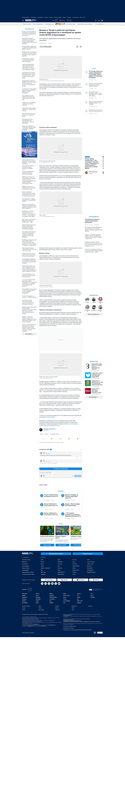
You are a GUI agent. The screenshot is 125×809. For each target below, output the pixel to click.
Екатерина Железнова (49, 429)
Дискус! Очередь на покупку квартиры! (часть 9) (71, 496)
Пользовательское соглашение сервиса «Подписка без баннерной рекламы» (77, 629)
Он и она (74, 559)
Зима (59, 559)
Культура (60, 563)
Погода (46, 17)
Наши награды (25, 566)
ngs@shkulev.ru (36, 624)
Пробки (62, 20)
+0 (76, 457)
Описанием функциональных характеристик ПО (72, 620)
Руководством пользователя (68, 619)
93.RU (52, 95)
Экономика (89, 568)
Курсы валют (75, 17)
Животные (43, 572)
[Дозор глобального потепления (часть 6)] (42, 506)
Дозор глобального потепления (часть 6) (51, 504)
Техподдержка (25, 570)
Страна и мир (90, 563)
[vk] (45, 583)
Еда (42, 570)
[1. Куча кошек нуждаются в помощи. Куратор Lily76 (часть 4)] (63, 515)
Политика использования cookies (69, 626)
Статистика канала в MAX (28, 574)
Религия (74, 572)
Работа (74, 568)
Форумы (51, 17)
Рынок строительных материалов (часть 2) (51, 495)
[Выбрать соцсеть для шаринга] (80, 46)
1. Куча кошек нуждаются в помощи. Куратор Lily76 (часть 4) (73, 514)
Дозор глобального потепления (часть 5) (51, 513)
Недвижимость (26, 17)
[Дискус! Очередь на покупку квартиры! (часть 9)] (63, 497)
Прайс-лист (24, 561)
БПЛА (41, 434)
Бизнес (42, 561)
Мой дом (60, 568)
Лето (59, 566)
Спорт (88, 559)
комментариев (46, 46)
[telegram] (42, 583)
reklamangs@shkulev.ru (67, 615)
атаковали (42, 85)
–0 (80, 457)
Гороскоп (69, 17)
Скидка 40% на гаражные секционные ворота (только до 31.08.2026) (28, 167)
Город (42, 566)
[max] (52, 583)
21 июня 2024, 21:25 (43, 43)
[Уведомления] (99, 20)
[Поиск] (95, 20)
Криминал (60, 561)
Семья (73, 574)
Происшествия (75, 566)
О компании (25, 563)
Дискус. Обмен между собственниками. (72, 504)
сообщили (79, 87)
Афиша (64, 17)
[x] (55, 583)
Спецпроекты (90, 570)
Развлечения (75, 570)
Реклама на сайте (26, 559)
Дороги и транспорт (45, 568)
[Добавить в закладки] (77, 46)
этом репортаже (50, 417)
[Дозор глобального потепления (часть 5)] (42, 515)
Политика (74, 563)
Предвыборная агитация (28, 572)
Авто (42, 559)
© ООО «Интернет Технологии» (28, 632)
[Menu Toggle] (22, 20)
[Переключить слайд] (80, 530)
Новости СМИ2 (43, 484)
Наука (59, 570)
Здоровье (43, 574)
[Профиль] (102, 20)
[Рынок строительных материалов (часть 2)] (42, 497)
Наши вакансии (25, 568)
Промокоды (33, 17)
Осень (73, 561)
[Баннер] (60, 24)
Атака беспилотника (55, 434)
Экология (89, 566)
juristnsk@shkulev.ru (51, 625)
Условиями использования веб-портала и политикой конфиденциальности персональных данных (81, 621)
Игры (81, 17)
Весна (42, 563)
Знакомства (40, 17)
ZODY (84, 17)
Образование (61, 574)
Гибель (46, 434)
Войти (44, 476)
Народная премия (91, 572)
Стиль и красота (91, 561)
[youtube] (59, 583)
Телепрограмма (57, 17)
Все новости (29, 29)
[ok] (49, 583)
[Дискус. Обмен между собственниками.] (63, 506)
